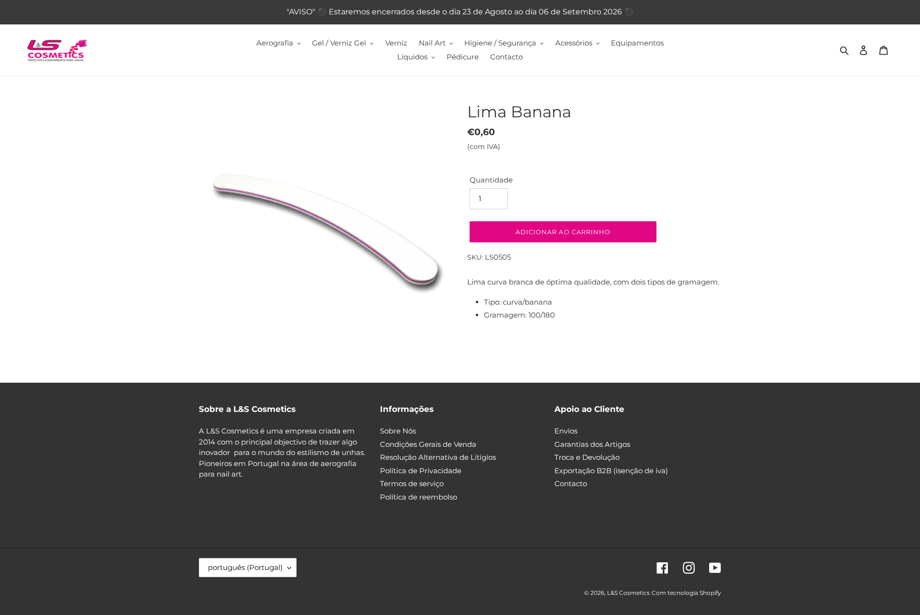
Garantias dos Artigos (592, 444)
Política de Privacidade (420, 470)
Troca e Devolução (587, 457)
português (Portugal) (245, 567)
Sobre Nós (398, 430)
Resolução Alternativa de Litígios (438, 457)
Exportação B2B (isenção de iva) (611, 470)
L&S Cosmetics (628, 592)
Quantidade (491, 179)
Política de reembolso (418, 496)
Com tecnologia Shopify (686, 592)
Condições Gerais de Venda (428, 444)
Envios (565, 430)
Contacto (570, 483)
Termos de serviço (412, 483)
